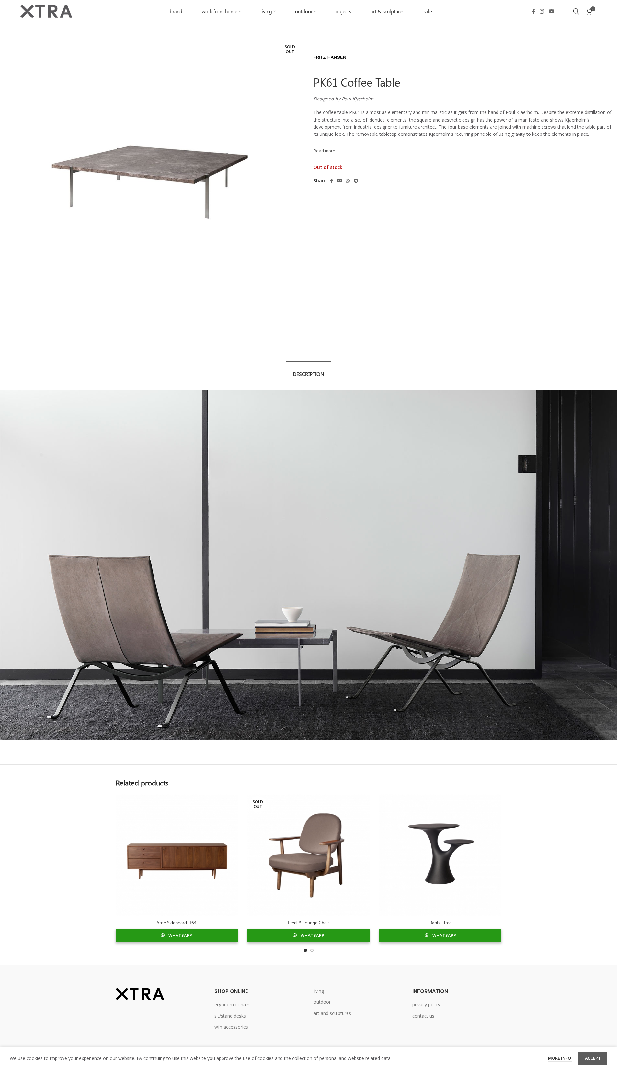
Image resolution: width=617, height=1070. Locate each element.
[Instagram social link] (542, 11)
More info (560, 1058)
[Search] (576, 11)
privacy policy (426, 1004)
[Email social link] (340, 181)
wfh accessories (231, 1027)
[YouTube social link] (551, 11)
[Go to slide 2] (312, 950)
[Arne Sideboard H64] (177, 855)
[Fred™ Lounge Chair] (308, 855)
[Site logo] (46, 11)
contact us (423, 1016)
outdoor (322, 1002)
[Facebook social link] (534, 11)
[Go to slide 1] (305, 950)
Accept (593, 1058)
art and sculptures (332, 1013)
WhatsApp (180, 935)
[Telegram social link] (356, 181)
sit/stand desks (230, 1016)
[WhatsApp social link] (348, 181)
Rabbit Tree (440, 922)
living (319, 991)
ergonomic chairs (232, 1004)
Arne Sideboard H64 (176, 922)
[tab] (308, 370)
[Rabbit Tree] (440, 855)
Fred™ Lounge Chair (308, 922)
